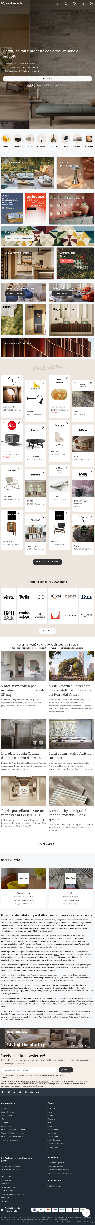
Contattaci (5, 1122)
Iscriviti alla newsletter (9, 1140)
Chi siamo (5, 1108)
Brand (50, 1112)
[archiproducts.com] (14, 3)
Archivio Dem (52, 1133)
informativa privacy (42, 1081)
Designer (51, 1115)
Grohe (70, 991)
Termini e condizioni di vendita (12, 1194)
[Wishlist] (74, 3)
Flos (25, 944)
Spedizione (5, 1184)
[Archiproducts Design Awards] (35, 208)
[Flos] (40, 597)
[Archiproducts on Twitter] (20, 1092)
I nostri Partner (6, 1115)
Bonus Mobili (6, 1180)
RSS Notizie (71, 1222)
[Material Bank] (12, 208)
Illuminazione (38, 936)
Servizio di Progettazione (10, 1166)
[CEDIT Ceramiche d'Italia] (70, 597)
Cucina (77, 936)
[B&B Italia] (9, 615)
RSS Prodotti (81, 1222)
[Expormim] (70, 615)
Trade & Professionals (9, 1170)
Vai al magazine (47, 844)
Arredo (27, 936)
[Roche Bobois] (24, 615)
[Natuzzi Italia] (86, 615)
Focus (50, 1126)
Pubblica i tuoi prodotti (56, 1163)
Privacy (25, 1222)
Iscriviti (67, 1070)
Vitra (15, 944)
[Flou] (86, 597)
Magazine (51, 1119)
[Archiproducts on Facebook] (3, 1092)
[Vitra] (9, 597)
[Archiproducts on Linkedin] (37, 1092)
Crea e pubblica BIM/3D (56, 1166)
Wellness (5, 938)
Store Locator (6, 1177)
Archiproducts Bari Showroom (12, 1133)
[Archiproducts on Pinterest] (14, 1092)
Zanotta (39, 944)
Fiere (49, 1122)
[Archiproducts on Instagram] (8, 1092)
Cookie (43, 1222)
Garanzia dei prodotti (9, 1187)
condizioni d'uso (28, 1081)
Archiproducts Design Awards (12, 1136)
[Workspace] (66, 3)
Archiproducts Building (56, 1143)
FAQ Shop (5, 1201)
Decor (83, 936)
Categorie (51, 1108)
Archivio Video (53, 1136)
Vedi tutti (47, 631)
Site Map (90, 1222)
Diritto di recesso (7, 1191)
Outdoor (58, 936)
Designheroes (53, 1147)
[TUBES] (35, 319)
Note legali (5, 1198)
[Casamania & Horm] (55, 597)
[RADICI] (12, 319)
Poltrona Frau (70, 952)
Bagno (50, 936)
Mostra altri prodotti (47, 562)
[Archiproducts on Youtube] (32, 1092)
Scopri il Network (7, 1112)
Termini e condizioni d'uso (57, 1222)
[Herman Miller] (55, 615)
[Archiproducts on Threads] (26, 1092)
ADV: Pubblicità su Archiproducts (60, 1173)
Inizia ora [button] (47, 78)
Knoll (20, 944)
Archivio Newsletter (55, 1129)
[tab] (9, 1103)
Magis (56, 954)
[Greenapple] (40, 615)
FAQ (2, 1119)
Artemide (31, 944)
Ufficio (69, 936)
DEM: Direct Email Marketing (58, 1170)
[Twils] (24, 597)
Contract (14, 938)
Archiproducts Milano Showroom (13, 1129)
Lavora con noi (6, 1126)
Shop (3, 1173)
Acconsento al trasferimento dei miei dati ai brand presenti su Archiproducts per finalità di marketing (33, 1076)
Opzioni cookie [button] (34, 1222)
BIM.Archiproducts (54, 1140)
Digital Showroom (54, 1186)
